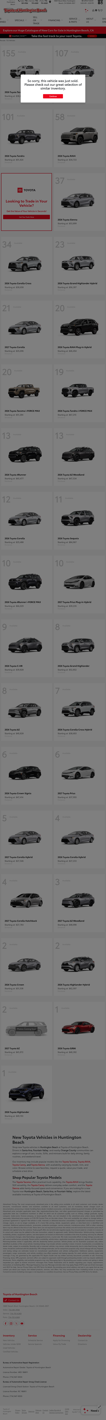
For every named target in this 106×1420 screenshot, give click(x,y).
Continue (53, 96)
